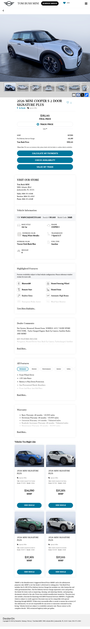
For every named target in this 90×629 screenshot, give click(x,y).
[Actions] (71, 103)
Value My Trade (45, 167)
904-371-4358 (27, 199)
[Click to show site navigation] (86, 4)
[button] (3, 11)
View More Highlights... (26, 308)
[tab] (22, 369)
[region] (45, 139)
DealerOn (18, 621)
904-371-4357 (29, 196)
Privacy (29, 621)
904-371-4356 (27, 194)
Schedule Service (50, 3)
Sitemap (24, 621)
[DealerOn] (9, 619)
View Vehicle (29, 505)
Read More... (21, 348)
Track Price (46, 124)
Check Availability (45, 160)
